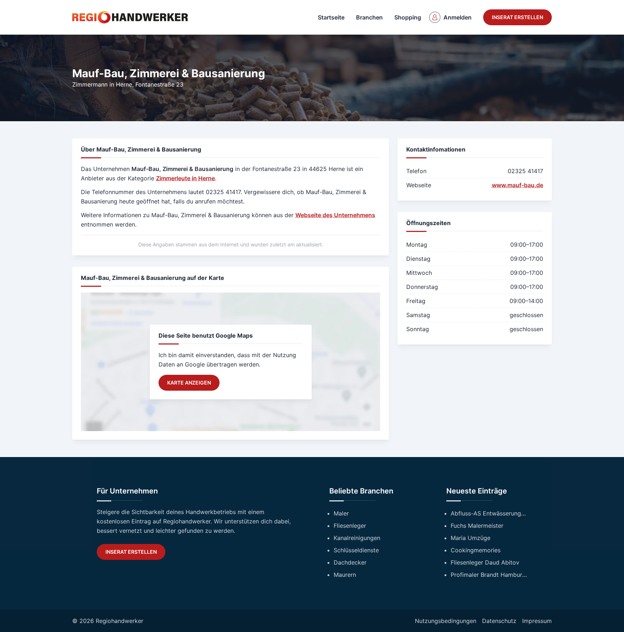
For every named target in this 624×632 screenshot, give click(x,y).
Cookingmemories (475, 550)
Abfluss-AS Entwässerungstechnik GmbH (489, 513)
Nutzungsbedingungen (445, 620)
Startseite (331, 17)
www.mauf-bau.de (517, 185)
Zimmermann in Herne (102, 84)
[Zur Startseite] (130, 17)
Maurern (345, 574)
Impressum (537, 620)
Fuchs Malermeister (477, 525)
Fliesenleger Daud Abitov (485, 562)
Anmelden (457, 17)
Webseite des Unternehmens (335, 215)
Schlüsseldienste (356, 550)
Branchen (369, 17)
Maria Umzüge (470, 537)
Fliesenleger (350, 525)
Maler (341, 513)
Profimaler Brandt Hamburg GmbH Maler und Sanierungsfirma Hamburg (489, 574)
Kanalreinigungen (357, 537)
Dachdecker (350, 562)
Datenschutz (499, 620)
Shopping (407, 17)
